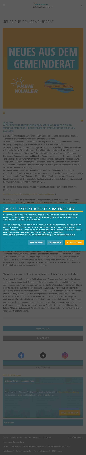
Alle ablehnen (36, 242)
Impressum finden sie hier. (65, 235)
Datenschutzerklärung (43, 235)
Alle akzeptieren (74, 242)
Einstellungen (55, 242)
